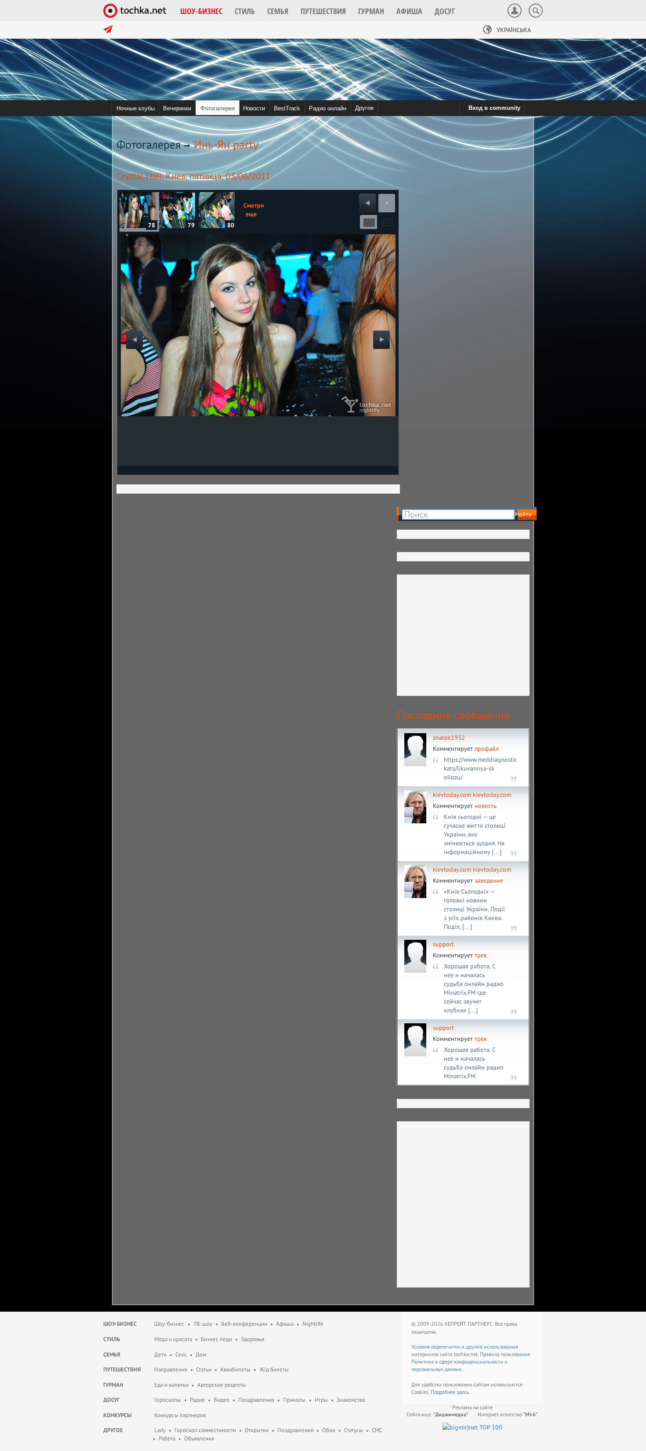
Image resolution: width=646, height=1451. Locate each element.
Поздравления (256, 1400)
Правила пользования (505, 1354)
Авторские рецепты (221, 1385)
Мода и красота (173, 1339)
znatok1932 (449, 738)
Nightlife (312, 1323)
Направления (170, 1369)
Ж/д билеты (274, 1369)
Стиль (111, 1339)
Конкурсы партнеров (180, 1415)
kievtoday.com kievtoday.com (472, 795)
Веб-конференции (244, 1323)
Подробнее (444, 1392)
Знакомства (351, 1400)
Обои (328, 1430)
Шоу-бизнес (120, 1323)
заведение (489, 880)
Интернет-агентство (508, 1414)
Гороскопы (167, 1400)
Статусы (353, 1430)
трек (481, 955)
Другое (364, 108)
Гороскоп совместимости (205, 1430)
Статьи (203, 1369)
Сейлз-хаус (437, 1414)
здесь (463, 1392)
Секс (181, 1354)
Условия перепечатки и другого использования (464, 1346)
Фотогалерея (148, 144)
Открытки (257, 1430)
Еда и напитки (171, 1385)
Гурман (113, 1385)
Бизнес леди (216, 1339)
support (443, 944)
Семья (111, 1354)
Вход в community (494, 108)
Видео (221, 1400)
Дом (201, 1354)
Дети (160, 1354)
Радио (197, 1400)
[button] (201, 11)
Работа (167, 1438)
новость (486, 806)
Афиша (285, 1323)
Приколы (294, 1400)
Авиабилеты (235, 1369)
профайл (487, 749)
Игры (321, 1400)
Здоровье (253, 1339)
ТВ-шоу (202, 1323)
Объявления (199, 1438)
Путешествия (122, 1369)
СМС (377, 1430)
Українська (513, 30)
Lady (160, 1430)
